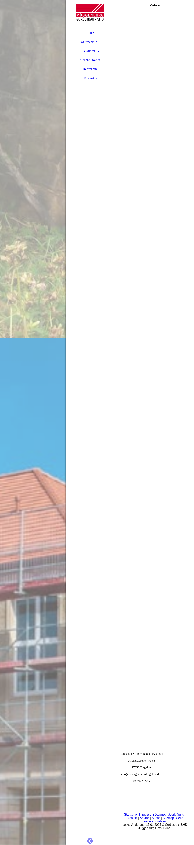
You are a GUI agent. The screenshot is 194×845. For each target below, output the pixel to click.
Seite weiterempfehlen (163, 819)
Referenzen (90, 69)
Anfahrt (145, 818)
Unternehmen (89, 41)
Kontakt (89, 78)
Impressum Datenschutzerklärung (161, 814)
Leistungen (89, 50)
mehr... (123, 729)
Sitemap (169, 818)
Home (90, 32)
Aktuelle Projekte (90, 60)
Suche (156, 818)
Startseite (131, 814)
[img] (33, 422)
